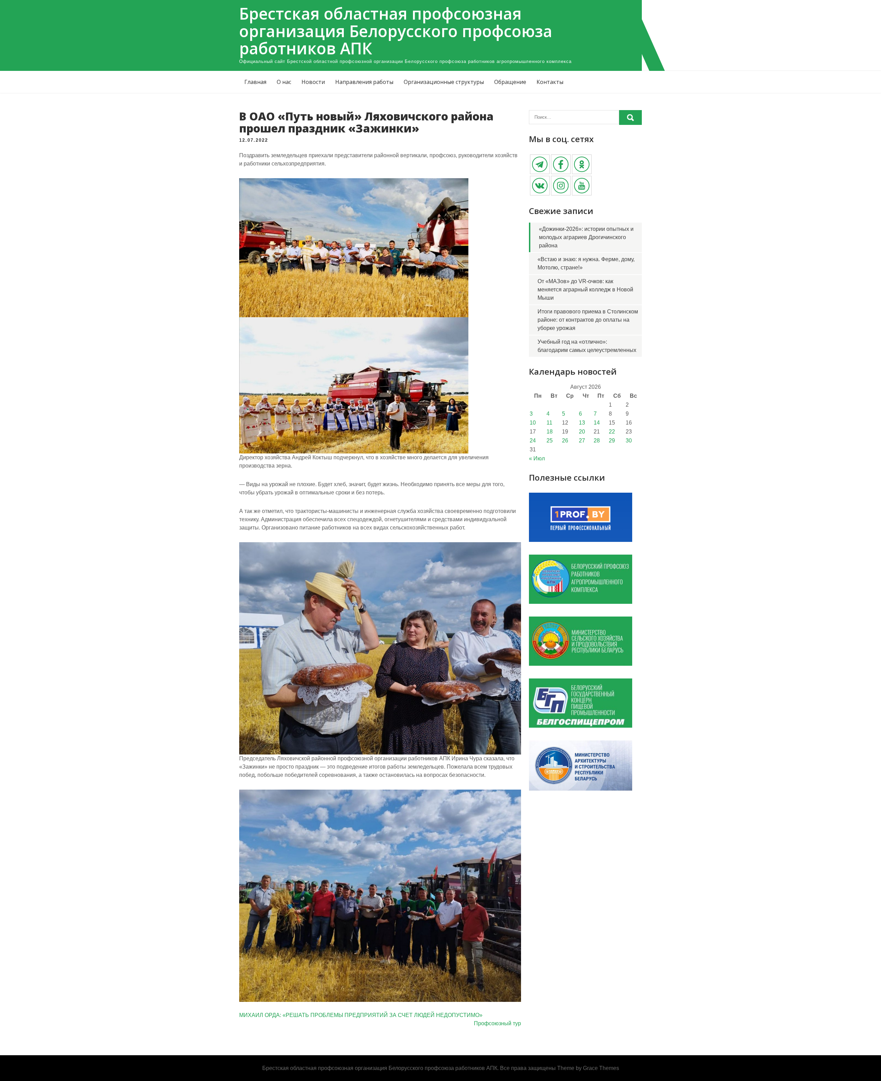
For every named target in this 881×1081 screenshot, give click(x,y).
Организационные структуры (444, 82)
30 (629, 440)
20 (582, 432)
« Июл (537, 458)
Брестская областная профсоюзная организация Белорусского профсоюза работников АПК (395, 31)
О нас (284, 82)
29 (612, 440)
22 (612, 432)
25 (549, 440)
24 (533, 440)
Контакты (550, 82)
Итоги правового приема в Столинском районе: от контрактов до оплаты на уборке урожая (588, 320)
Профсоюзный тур (497, 1023)
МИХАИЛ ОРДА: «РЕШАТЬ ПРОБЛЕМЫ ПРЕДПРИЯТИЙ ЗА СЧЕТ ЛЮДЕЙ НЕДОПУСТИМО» (360, 1015)
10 (533, 423)
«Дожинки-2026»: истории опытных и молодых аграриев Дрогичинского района (586, 237)
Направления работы (364, 82)
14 (597, 423)
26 (565, 440)
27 (582, 440)
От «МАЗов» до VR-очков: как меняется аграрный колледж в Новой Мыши (585, 289)
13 (582, 423)
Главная (255, 82)
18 (549, 432)
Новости (313, 82)
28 (597, 440)
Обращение (510, 82)
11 (549, 423)
